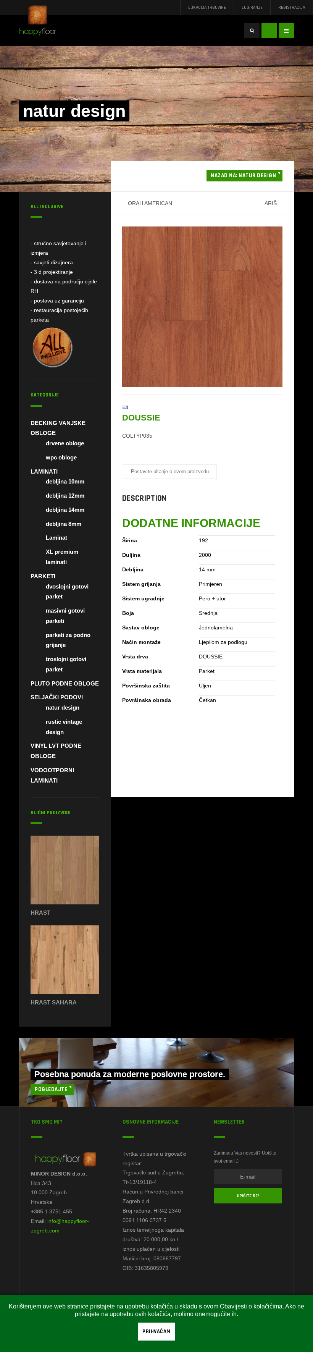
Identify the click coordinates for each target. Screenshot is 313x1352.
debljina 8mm (63, 524)
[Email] (125, 407)
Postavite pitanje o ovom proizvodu (170, 471)
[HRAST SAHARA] (65, 961)
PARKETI (43, 576)
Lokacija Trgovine (207, 7)
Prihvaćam (156, 1331)
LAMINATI (44, 471)
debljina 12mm (65, 495)
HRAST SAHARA (54, 1002)
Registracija (291, 7)
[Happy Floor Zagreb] (42, 23)
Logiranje (252, 7)
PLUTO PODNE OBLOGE (65, 683)
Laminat (56, 537)
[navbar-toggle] (269, 30)
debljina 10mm (65, 481)
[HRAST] (65, 872)
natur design (62, 707)
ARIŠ (271, 203)
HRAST (40, 912)
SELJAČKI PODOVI (57, 697)
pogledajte (51, 1089)
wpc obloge (61, 457)
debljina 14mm (65, 509)
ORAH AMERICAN (150, 203)
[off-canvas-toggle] (286, 30)
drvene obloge (65, 443)
